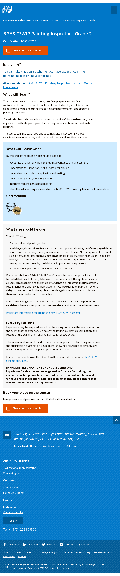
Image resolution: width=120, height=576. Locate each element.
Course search (11, 487)
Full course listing (13, 493)
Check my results (13, 512)
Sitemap (22, 556)
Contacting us (11, 473)
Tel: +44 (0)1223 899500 (19, 529)
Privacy (6, 552)
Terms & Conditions (103, 552)
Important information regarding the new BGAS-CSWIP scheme (43, 312)
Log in (13, 520)
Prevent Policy (31, 552)
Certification (10, 507)
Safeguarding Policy (51, 552)
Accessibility (9, 556)
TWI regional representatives (20, 468)
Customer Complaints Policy (77, 552)
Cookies (17, 552)
